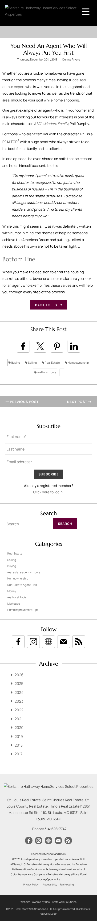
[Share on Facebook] (23, 346)
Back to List (47, 305)
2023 (19, 701)
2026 (19, 674)
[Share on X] (40, 346)
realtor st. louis (46, 372)
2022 (19, 709)
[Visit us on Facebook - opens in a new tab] (18, 641)
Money (11, 591)
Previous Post (24, 401)
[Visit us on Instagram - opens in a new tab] (33, 641)
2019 (19, 736)
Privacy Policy (31, 884)
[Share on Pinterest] (57, 346)
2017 (18, 753)
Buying (15, 363)
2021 (19, 718)
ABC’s (51, 123)
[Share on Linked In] (74, 346)
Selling (32, 363)
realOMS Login (48, 913)
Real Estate (52, 363)
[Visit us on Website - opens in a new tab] (48, 641)
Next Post (77, 401)
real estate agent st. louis (23, 572)
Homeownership (78, 363)
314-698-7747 (55, 828)
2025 (19, 683)
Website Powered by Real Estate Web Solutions (48, 902)
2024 (19, 692)
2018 (19, 745)
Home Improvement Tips (22, 610)
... (62, 372)
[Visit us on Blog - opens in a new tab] (78, 641)
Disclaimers (83, 909)
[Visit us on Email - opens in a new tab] (63, 641)
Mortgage (13, 604)
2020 (19, 727)
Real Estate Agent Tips (22, 585)
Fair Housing (67, 884)
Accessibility (50, 884)
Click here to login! (48, 492)
